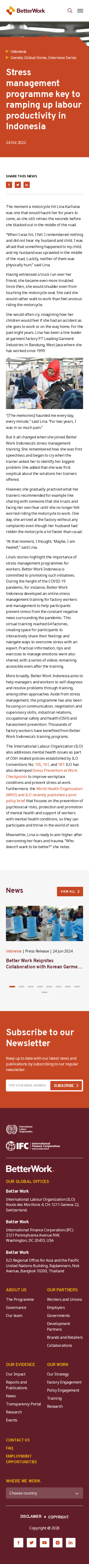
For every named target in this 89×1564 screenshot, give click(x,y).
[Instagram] (57, 1542)
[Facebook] (18, 1542)
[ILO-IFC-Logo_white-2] (19, 1129)
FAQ (9, 1448)
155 (38, 764)
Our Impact (15, 1374)
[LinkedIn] (70, 1542)
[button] (12, 986)
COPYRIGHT (58, 1517)
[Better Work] (30, 1168)
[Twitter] (31, 1542)
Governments (58, 1315)
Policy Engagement (64, 1390)
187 (61, 764)
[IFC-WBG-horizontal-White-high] (33, 1146)
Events (11, 1420)
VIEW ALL (68, 892)
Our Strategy (58, 1374)
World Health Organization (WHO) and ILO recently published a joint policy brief (44, 794)
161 (46, 764)
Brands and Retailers (65, 1337)
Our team (14, 1315)
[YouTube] (44, 1542)
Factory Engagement (64, 1382)
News (11, 1395)
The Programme (20, 1299)
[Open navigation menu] (80, 11)
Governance (16, 1307)
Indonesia (13, 951)
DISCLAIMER (31, 1516)
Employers (56, 1307)
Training (54, 1398)
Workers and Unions (64, 1299)
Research (14, 1412)
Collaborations (59, 1345)
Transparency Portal (23, 1404)
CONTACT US (18, 1440)
